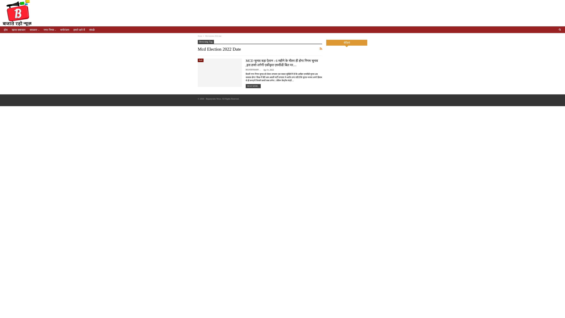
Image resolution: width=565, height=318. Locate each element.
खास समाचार (18, 30)
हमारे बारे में (79, 30)
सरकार (33, 30)
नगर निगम (49, 30)
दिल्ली (200, 60)
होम (6, 30)
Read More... (253, 86)
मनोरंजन (64, 30)
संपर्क (92, 30)
